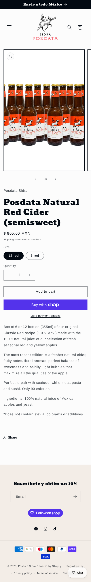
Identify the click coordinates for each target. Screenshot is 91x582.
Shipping (9, 239)
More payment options (45, 315)
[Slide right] (55, 179)
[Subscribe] (75, 496)
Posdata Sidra (27, 566)
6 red (35, 255)
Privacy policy (23, 573)
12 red (13, 255)
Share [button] (12, 437)
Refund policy (75, 566)
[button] (9, 27)
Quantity (10, 265)
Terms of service (47, 573)
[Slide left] (35, 179)
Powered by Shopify (49, 566)
